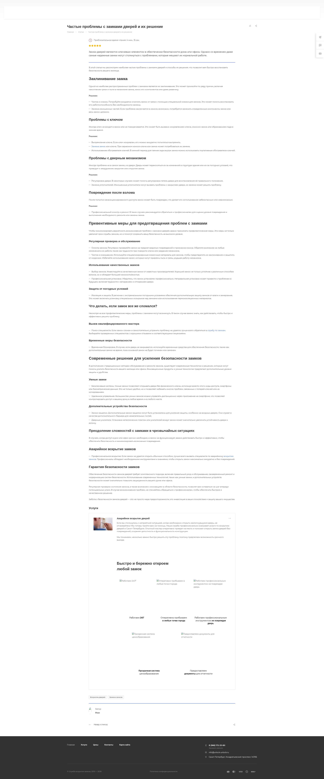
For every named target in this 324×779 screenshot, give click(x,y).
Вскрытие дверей (97, 697)
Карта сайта (124, 745)
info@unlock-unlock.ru (219, 752)
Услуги (84, 745)
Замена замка (98, 146)
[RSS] (250, 25)
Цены (95, 745)
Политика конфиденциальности (163, 771)
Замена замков (115, 697)
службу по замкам (216, 330)
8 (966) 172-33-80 (250, 3)
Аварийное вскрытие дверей (133, 518)
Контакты (108, 745)
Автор (98, 709)
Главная (71, 745)
